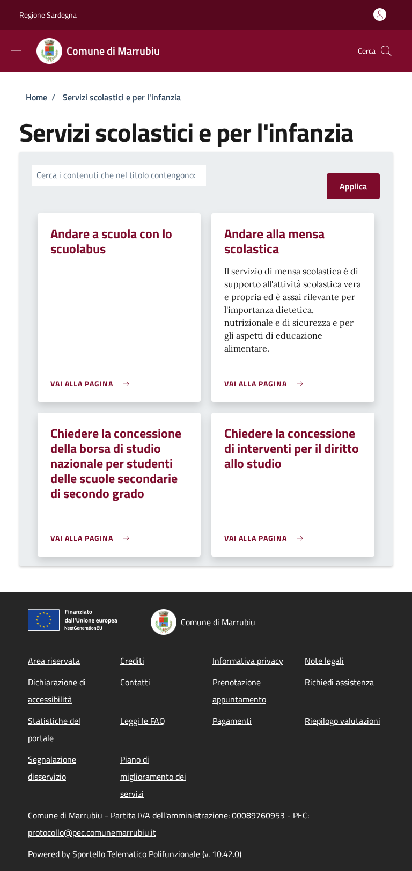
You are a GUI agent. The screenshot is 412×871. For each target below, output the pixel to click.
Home (36, 97)
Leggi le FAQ (142, 720)
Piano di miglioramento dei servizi (153, 776)
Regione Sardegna (48, 14)
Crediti (132, 660)
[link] (92, 383)
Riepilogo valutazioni (342, 720)
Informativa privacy (247, 660)
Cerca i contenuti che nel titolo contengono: (115, 175)
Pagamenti (232, 720)
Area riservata (54, 660)
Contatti (135, 682)
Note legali (324, 660)
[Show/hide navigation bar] (16, 50)
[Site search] (386, 51)
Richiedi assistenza (339, 682)
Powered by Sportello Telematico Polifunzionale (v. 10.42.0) (134, 853)
